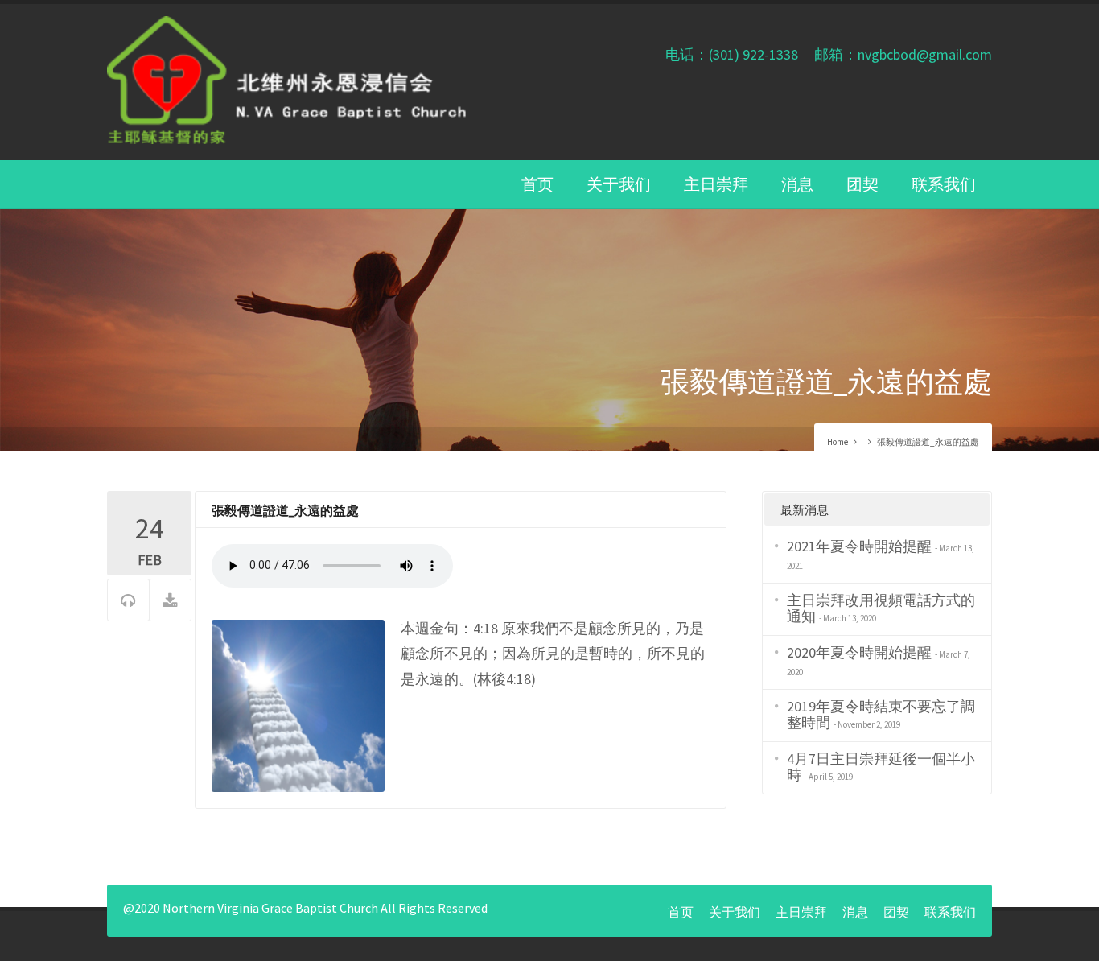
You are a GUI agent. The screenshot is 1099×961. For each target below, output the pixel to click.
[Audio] (128, 600)
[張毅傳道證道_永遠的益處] (298, 704)
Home (837, 442)
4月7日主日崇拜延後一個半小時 (881, 766)
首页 (537, 184)
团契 (862, 184)
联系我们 (944, 184)
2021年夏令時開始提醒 (859, 546)
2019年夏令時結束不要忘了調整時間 (881, 714)
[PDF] (170, 600)
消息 (797, 184)
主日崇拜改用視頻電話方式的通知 (881, 608)
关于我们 (619, 184)
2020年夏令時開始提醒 (859, 652)
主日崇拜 (716, 184)
